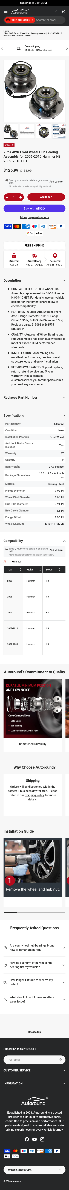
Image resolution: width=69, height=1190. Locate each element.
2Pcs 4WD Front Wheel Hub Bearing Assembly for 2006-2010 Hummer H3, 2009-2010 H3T (33, 34)
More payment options (34, 217)
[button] (63, 11)
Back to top (34, 1032)
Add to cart (46, 196)
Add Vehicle (56, 181)
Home (6, 31)
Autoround (16, 1181)
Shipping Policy (34, 795)
